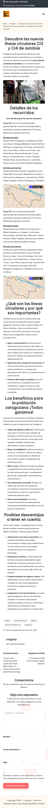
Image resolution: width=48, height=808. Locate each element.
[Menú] (43, 14)
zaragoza (28, 625)
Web (5, 762)
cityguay (11, 639)
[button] (15, 644)
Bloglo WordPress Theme (34, 803)
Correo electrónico (12, 749)
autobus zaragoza (20, 621)
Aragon (7, 621)
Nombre (7, 736)
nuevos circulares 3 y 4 (13, 625)
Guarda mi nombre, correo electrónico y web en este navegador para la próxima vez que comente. (24, 777)
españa (33, 621)
